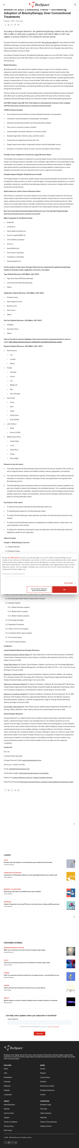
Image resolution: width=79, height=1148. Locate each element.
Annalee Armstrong (9, 864)
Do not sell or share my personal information (39, 589)
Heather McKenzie (9, 952)
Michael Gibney (8, 965)
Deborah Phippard (9, 977)
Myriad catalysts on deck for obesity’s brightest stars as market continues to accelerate (30, 1000)
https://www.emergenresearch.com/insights (33, 773)
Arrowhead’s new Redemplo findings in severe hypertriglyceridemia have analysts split (30, 875)
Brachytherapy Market (49, 42)
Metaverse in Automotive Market (15, 684)
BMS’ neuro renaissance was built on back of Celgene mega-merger (24, 950)
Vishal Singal (7, 990)
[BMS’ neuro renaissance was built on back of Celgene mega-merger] (70, 951)
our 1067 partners (14, 557)
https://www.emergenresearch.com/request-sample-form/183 (30, 105)
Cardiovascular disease (12, 872)
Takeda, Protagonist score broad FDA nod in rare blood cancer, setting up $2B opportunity (31, 904)
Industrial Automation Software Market (17, 654)
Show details (68, 583)
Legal (6, 860)
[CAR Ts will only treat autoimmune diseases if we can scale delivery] (70, 989)
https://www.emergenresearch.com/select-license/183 (22, 214)
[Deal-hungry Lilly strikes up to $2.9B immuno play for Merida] (70, 893)
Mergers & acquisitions (12, 889)
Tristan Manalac (8, 877)
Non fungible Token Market (13, 707)
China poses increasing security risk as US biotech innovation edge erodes (27, 962)
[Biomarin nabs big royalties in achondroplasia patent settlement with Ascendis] (70, 863)
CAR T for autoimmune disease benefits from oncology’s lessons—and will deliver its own (31, 975)
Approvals (8, 902)
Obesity (6, 998)
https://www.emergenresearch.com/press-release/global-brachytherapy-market (46, 782)
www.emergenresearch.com (31, 760)
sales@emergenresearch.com (19, 769)
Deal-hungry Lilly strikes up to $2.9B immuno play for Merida (22, 891)
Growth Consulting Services (42, 777)
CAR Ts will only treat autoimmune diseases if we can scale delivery (24, 988)
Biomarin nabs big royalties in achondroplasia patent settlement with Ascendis (28, 862)
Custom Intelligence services (22, 777)
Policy (6, 960)
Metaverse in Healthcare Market (15, 694)
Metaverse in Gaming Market (13, 674)
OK (64, 589)
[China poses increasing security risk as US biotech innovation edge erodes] (70, 964)
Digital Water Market (11, 664)
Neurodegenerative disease (14, 947)
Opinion (6, 973)
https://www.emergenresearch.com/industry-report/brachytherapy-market (35, 342)
